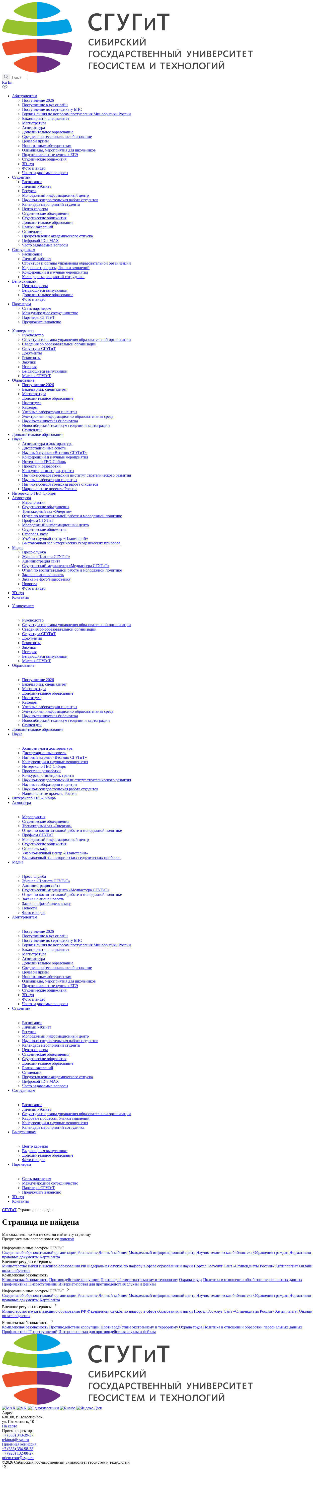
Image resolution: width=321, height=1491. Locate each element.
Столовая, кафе (35, 848)
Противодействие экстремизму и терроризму (139, 1279)
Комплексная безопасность (25, 1279)
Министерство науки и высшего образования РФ (44, 1266)
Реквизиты (31, 643)
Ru (4, 82)
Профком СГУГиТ (37, 835)
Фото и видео (33, 912)
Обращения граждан (270, 1252)
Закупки (29, 647)
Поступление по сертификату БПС (52, 940)
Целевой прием (35, 972)
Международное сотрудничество (50, 1183)
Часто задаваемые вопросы (45, 1004)
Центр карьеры (35, 1050)
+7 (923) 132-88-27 (17, 1453)
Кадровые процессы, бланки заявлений (56, 1118)
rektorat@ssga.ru (15, 1439)
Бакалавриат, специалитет (44, 684)
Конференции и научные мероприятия (55, 762)
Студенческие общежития (44, 844)
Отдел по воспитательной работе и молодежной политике (72, 830)
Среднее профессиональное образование (57, 967)
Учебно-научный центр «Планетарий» (55, 853)
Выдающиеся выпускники (44, 656)
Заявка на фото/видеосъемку (46, 903)
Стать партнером (36, 1178)
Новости (29, 908)
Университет (23, 606)
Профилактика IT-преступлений (29, 1284)
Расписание (32, 1022)
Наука (17, 734)
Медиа (17, 862)
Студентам (21, 1008)
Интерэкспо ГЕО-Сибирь (44, 766)
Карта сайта (50, 1257)
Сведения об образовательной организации (59, 629)
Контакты (20, 1201)
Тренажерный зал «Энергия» (47, 826)
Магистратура (34, 689)
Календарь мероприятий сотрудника (53, 1127)
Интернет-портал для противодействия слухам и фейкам (107, 1284)
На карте (9, 1426)
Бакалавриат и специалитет (45, 949)
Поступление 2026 (38, 680)
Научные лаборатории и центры (49, 784)
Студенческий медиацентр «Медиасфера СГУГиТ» (65, 890)
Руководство (33, 620)
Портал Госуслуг (208, 1266)
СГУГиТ (9, 1210)
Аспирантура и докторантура (47, 748)
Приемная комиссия (19, 1444)
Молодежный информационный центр (55, 839)
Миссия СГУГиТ (36, 661)
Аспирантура (33, 958)
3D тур (28, 995)
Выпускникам (24, 1132)
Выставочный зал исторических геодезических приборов (71, 857)
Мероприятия (33, 817)
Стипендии (32, 725)
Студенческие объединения (45, 821)
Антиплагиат (286, 1266)
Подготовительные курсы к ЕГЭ (50, 986)
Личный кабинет (36, 1027)
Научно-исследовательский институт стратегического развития (76, 780)
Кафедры (30, 702)
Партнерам (21, 1164)
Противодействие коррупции (74, 1279)
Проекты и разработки (41, 771)
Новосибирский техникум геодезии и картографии (66, 720)
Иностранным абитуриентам (46, 976)
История (29, 652)
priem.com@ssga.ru (18, 1458)
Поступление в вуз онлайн (45, 936)
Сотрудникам (23, 1090)
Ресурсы (29, 1032)
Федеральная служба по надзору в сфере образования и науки (140, 1266)
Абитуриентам (24, 917)
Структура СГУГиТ (39, 634)
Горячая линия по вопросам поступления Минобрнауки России (76, 945)
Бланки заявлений (37, 1068)
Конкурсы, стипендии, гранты (48, 775)
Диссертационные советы (44, 753)
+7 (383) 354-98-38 (17, 1449)
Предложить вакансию (41, 1192)
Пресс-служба (34, 876)
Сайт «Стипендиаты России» (249, 1266)
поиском (67, 1239)
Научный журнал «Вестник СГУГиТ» (54, 757)
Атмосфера (21, 802)
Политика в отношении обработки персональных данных (252, 1279)
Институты (31, 698)
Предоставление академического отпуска (57, 1077)
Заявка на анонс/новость (43, 899)
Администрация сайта (41, 885)
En (10, 82)
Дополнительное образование (47, 693)
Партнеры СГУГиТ (38, 1188)
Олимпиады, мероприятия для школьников (59, 981)
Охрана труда (190, 1279)
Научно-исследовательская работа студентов (60, 789)
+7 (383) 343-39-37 (17, 1435)
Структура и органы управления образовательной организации (76, 625)
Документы (32, 638)
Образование (23, 665)
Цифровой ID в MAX (40, 1081)
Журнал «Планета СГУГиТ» (46, 881)
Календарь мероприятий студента (51, 1045)
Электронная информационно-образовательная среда (67, 711)
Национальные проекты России (49, 793)
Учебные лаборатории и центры (49, 707)
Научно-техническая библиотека (50, 716)
